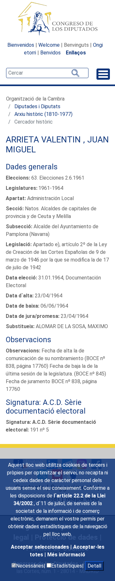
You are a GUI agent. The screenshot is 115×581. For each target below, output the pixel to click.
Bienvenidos (20, 45)
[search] (47, 73)
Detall (94, 566)
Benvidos (50, 53)
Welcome (49, 45)
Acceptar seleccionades (40, 547)
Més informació (66, 555)
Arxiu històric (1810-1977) (43, 114)
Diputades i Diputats (37, 106)
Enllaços (76, 53)
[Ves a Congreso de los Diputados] (57, 18)
